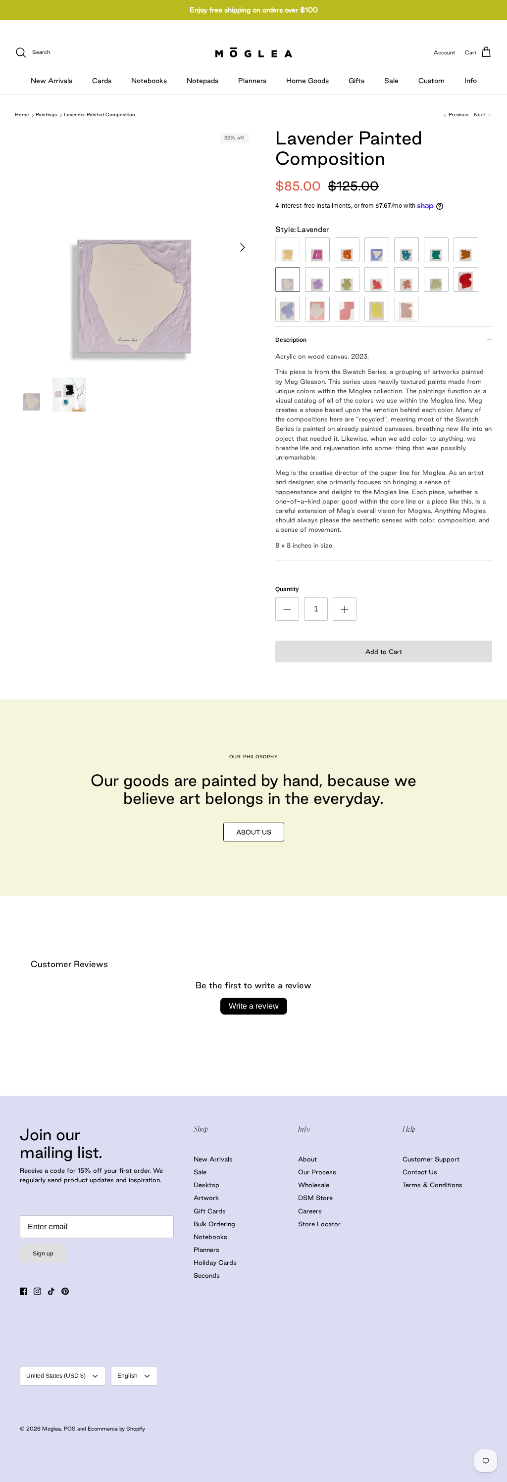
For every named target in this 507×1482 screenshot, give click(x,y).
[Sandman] (406, 279)
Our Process (317, 1171)
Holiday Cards (215, 1262)
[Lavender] (287, 279)
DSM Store (315, 1197)
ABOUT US (253, 832)
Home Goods (307, 81)
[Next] (243, 247)
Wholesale (313, 1184)
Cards (101, 81)
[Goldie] (466, 249)
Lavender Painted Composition (99, 115)
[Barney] (317, 249)
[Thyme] (436, 279)
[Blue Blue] (376, 249)
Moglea (51, 1429)
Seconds (207, 1275)
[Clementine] (347, 249)
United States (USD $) (56, 1375)
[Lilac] (317, 279)
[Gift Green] (436, 249)
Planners (252, 81)
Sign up (43, 1253)
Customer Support (431, 1159)
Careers (310, 1210)
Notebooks (149, 81)
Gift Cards (210, 1210)
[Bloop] (287, 309)
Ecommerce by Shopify (116, 1429)
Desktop (206, 1184)
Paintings (46, 115)
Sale (391, 81)
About (307, 1159)
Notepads (202, 81)
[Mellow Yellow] (376, 309)
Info (470, 81)
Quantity (287, 589)
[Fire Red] (466, 279)
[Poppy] (347, 309)
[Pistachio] (347, 279)
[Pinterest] (65, 1291)
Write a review (254, 1006)
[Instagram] (37, 1291)
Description (290, 339)
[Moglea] (253, 52)
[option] (134, 247)
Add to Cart (383, 651)
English (127, 1375)
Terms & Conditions (432, 1184)
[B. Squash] (287, 249)
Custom (431, 81)
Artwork (206, 1197)
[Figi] (406, 249)
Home (22, 115)
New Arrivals (51, 81)
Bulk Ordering (214, 1223)
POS (70, 1429)
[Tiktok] (51, 1291)
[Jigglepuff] (317, 309)
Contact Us (420, 1171)
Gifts (356, 81)
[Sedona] (406, 309)
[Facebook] (23, 1291)
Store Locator (319, 1223)
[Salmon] (376, 279)
